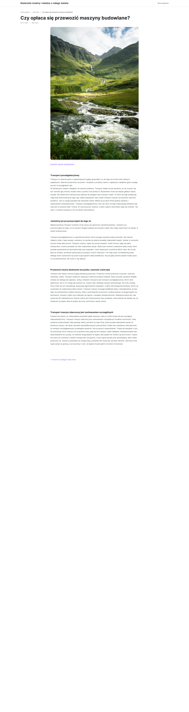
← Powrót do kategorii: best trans (63, 360)
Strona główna (163, 3)
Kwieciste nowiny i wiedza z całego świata (44, 3)
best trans (36, 12)
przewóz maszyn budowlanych (62, 164)
